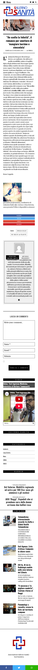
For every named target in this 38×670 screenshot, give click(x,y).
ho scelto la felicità (18, 234)
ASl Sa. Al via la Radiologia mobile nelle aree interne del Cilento (25, 568)
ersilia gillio (21, 231)
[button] (33, 423)
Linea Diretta (6, 453)
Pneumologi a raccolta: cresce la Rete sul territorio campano (25, 608)
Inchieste (5, 449)
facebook (6, 667)
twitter (19, 667)
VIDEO (5, 463)
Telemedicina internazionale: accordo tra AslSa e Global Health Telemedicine (26, 522)
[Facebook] (30, 2)
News (4, 456)
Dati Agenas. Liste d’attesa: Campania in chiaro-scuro (25, 549)
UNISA (30, 50)
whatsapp (31, 667)
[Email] (33, 2)
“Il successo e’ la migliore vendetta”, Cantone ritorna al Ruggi (25, 589)
